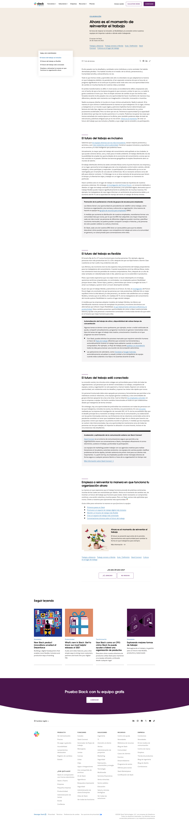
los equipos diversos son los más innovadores (108, 143)
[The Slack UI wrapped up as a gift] (79, 623)
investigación (137, 289)
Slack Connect (89, 439)
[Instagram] (138, 721)
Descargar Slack (39, 814)
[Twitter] (140, 61)
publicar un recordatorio (136, 346)
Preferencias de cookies (71, 814)
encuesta (142, 409)
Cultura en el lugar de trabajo (108, 48)
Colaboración (95, 16)
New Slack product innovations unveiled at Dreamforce (45, 645)
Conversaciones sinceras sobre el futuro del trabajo (106, 518)
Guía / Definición (131, 46)
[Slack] (39, 4)
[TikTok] (154, 721)
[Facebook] (143, 61)
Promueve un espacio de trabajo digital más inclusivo (106, 510)
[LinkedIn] (146, 61)
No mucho (125, 575)
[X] (146, 721)
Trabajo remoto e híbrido (114, 46)
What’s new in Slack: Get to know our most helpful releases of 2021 (78, 645)
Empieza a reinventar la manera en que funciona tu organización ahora (53, 69)
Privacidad (51, 814)
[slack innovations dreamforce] (48, 623)
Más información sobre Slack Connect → (99, 461)
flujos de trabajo (102, 341)
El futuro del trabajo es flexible (50, 61)
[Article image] (110, 623)
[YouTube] (150, 721)
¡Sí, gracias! (108, 575)
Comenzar (149, 4)
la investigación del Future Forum (119, 185)
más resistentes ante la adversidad (105, 145)
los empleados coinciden (136, 398)
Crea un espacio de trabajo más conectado (103, 516)
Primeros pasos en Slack (96, 507)
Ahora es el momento (129, 119)
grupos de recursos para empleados (113, 210)
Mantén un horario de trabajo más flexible (102, 513)
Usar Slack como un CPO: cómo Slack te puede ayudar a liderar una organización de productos (109, 646)
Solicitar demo (133, 4)
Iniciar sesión (119, 4)
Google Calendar (129, 352)
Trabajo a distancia (96, 46)
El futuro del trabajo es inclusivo (50, 58)
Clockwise (118, 352)
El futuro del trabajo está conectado (52, 65)
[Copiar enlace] (150, 61)
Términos (59, 814)
